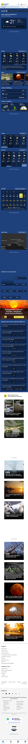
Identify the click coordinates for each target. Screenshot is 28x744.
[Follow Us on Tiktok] (12, 693)
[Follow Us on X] (19, 693)
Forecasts (22, 7)
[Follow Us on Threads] (16, 693)
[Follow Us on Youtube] (9, 693)
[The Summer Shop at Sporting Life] (24, 295)
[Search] (18, 4)
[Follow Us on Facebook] (3, 693)
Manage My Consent (6, 656)
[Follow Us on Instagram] (6, 693)
